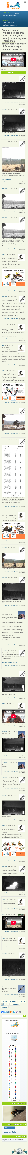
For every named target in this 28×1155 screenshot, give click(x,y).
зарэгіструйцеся (11, 67)
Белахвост (4, 612)
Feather (3, 914)
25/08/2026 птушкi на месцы (9, 13)
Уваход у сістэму (10, 1128)
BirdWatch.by (8, 1151)
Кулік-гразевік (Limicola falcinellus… (10, 25)
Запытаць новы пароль (9, 1132)
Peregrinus (4, 77)
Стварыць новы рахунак (10, 1131)
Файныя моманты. (7, 17)
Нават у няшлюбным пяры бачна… (10, 15)
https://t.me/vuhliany (6, 179)
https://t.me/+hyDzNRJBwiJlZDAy (10, 662)
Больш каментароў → (7, 18)
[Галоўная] (13, 5)
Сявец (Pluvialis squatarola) (8, 22)
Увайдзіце (3, 67)
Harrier (3, 254)
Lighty (3, 986)
